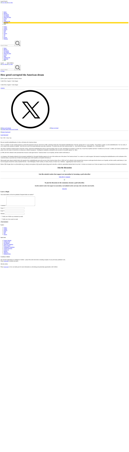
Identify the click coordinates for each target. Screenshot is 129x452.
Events (5, 18)
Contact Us (6, 249)
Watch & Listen (7, 17)
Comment (3, 205)
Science (5, 29)
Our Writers (6, 16)
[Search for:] (8, 45)
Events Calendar (7, 240)
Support (5, 251)
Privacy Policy (7, 245)
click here (6, 261)
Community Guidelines (9, 247)
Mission (5, 13)
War (5, 32)
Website (2, 213)
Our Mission (6, 243)
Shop (5, 20)
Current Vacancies (8, 248)
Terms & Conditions (8, 244)
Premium (6, 38)
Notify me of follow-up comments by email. (12, 216)
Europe (5, 37)
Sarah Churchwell (4, 135)
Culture (5, 28)
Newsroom (6, 14)
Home (5, 12)
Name (2, 208)
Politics (5, 26)
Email (2, 210)
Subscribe (6, 22)
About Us (6, 252)
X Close (2, 71)
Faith (5, 30)
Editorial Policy (7, 253)
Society (5, 33)
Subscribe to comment (64, 177)
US (4, 36)
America (3, 88)
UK (4, 34)
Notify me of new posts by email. (10, 219)
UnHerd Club (7, 21)
